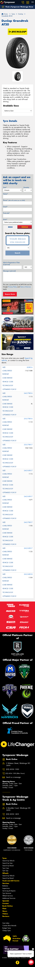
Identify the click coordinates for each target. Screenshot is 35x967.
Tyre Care (5, 868)
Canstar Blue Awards (9, 926)
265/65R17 (28, 548)
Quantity (26, 187)
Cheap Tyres (6, 931)
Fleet (4, 908)
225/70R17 (28, 445)
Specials (5, 901)
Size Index (5, 923)
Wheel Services (7, 896)
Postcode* (6, 213)
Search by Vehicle (8, 861)
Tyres (4, 858)
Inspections (6, 888)
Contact (5, 903)
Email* (5, 207)
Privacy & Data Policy (14, 957)
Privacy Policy (12, 287)
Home (5, 14)
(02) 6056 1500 (12, 769)
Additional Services (8, 898)
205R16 (29, 367)
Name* (5, 194)
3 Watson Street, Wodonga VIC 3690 (18, 764)
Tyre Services (6, 893)
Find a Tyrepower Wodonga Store (19, 7)
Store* (5, 220)
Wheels (5, 873)
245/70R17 (28, 522)
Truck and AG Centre (10, 881)
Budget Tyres (6, 928)
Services (5, 883)
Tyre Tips (5, 871)
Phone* (14, 200)
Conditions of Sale (26, 957)
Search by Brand (8, 866)
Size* (5, 187)
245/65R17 (28, 471)
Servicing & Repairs (8, 891)
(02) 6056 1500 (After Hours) (15, 773)
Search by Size (7, 863)
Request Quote (10, 294)
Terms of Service (25, 287)
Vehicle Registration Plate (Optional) (11, 264)
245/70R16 (28, 393)
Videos (5, 914)
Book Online (7, 906)
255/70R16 (28, 419)
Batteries (5, 886)
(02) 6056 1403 (12, 814)
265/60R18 (28, 574)
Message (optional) (9, 271)
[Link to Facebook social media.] (17, 962)
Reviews (5, 916)
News (4, 911)
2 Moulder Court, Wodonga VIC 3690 (18, 809)
